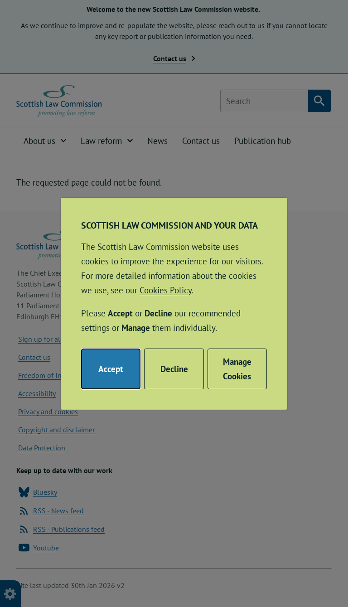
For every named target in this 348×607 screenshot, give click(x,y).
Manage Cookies (237, 369)
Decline (174, 368)
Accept (110, 368)
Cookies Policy (166, 290)
